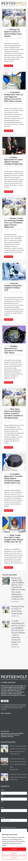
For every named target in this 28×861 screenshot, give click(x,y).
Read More (8, 65)
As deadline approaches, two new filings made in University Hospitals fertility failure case (13, 478)
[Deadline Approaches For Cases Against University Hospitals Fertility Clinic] (14, 145)
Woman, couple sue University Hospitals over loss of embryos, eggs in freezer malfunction (14, 222)
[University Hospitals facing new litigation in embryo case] (14, 271)
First (2, 795)
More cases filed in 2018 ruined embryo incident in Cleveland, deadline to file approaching (13, 413)
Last (2, 801)
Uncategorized (19, 38)
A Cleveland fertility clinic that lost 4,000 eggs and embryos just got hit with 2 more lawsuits (13, 96)
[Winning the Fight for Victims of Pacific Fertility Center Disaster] (14, 18)
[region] (14, 846)
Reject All (14, 857)
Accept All (14, 849)
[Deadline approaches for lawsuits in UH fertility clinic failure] (14, 334)
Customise (14, 853)
